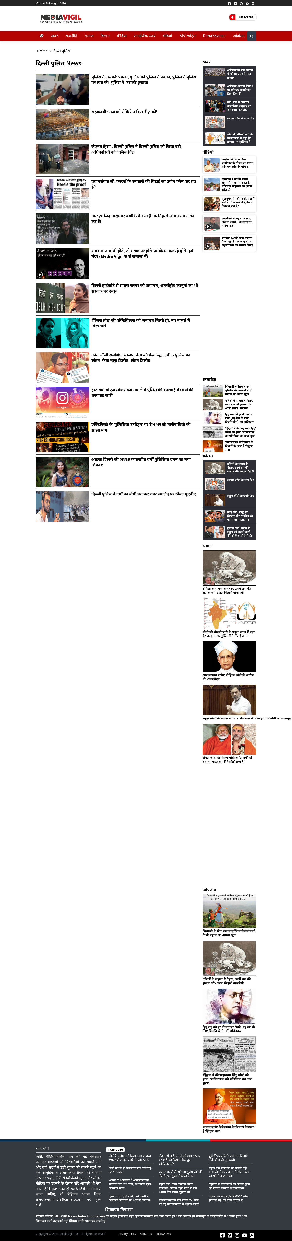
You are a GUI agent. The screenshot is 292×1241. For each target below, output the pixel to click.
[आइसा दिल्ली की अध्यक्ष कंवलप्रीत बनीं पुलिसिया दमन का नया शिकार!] (62, 475)
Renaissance (214, 35)
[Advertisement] (229, 314)
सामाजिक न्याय (144, 35)
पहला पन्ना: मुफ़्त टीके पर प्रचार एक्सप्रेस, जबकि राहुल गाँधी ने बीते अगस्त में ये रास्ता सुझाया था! (178, 1188)
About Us (146, 1234)
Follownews (163, 1234)
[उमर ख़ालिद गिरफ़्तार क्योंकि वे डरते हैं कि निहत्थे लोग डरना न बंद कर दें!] (62, 230)
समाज (89, 35)
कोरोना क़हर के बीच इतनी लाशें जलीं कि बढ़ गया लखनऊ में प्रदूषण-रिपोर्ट (179, 1202)
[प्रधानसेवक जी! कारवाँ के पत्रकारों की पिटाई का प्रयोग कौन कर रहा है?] (62, 193)
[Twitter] (235, 3)
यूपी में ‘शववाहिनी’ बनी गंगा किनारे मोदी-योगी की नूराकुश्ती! (228, 1158)
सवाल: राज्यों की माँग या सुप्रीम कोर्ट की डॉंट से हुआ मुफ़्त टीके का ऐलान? (180, 1174)
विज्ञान (105, 35)
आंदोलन (239, 35)
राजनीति (71, 35)
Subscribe (245, 17)
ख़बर (54, 35)
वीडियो (167, 35)
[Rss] (253, 3)
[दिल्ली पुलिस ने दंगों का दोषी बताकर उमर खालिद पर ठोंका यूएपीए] (62, 508)
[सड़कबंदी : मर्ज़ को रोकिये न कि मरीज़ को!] (62, 124)
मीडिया (122, 35)
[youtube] (247, 3)
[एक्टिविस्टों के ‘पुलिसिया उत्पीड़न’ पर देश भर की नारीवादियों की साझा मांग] (62, 440)
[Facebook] (229, 3)
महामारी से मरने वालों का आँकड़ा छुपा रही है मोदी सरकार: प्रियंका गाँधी (229, 1186)
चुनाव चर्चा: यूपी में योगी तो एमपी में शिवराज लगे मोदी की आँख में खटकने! (130, 1198)
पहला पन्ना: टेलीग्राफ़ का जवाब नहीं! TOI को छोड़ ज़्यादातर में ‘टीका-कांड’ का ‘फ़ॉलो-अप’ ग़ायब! (229, 1172)
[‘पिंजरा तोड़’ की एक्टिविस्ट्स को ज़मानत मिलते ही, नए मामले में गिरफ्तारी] (62, 335)
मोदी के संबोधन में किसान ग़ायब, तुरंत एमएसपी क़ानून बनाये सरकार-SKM (130, 1158)
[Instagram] (241, 3)
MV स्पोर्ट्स (187, 35)
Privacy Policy (127, 1234)
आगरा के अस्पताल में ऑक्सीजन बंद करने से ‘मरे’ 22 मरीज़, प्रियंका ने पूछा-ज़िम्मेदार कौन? (130, 1184)
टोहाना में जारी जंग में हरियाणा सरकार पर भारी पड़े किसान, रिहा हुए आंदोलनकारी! (179, 1160)
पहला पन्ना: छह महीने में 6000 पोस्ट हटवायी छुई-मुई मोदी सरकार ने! (228, 1198)
